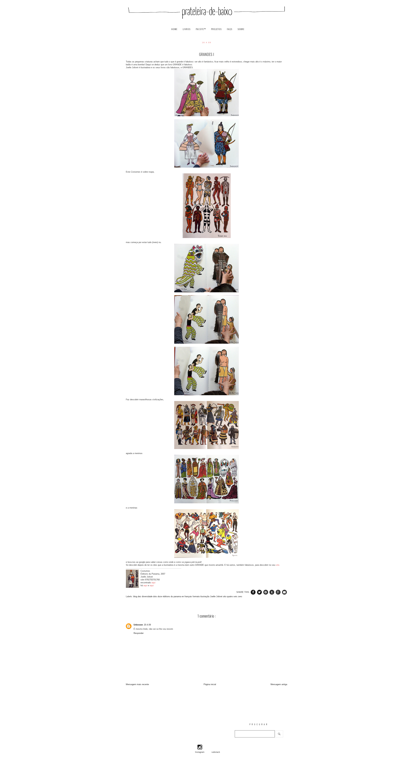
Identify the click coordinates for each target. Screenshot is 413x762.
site (277, 565)
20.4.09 (147, 625)
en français (187, 596)
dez (140, 596)
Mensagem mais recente (137, 684)
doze (160, 596)
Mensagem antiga (279, 684)
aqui (153, 582)
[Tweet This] (260, 592)
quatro (230, 596)
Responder (139, 633)
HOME (174, 29)
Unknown (138, 625)
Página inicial (210, 684)
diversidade (147, 596)
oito (225, 596)
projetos (216, 29)
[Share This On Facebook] (253, 592)
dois (155, 596)
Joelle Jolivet (216, 596)
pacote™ (201, 29)
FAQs (230, 29)
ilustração (205, 596)
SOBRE (241, 29)
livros (187, 29)
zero (240, 596)
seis (235, 596)
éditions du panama (172, 596)
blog (135, 596)
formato (196, 596)
